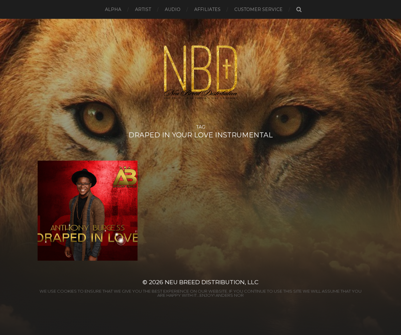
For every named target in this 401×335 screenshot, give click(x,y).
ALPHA (113, 9)
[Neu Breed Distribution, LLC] (201, 72)
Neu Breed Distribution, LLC (211, 282)
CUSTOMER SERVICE (258, 9)
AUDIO (172, 9)
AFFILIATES (207, 9)
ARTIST (143, 9)
